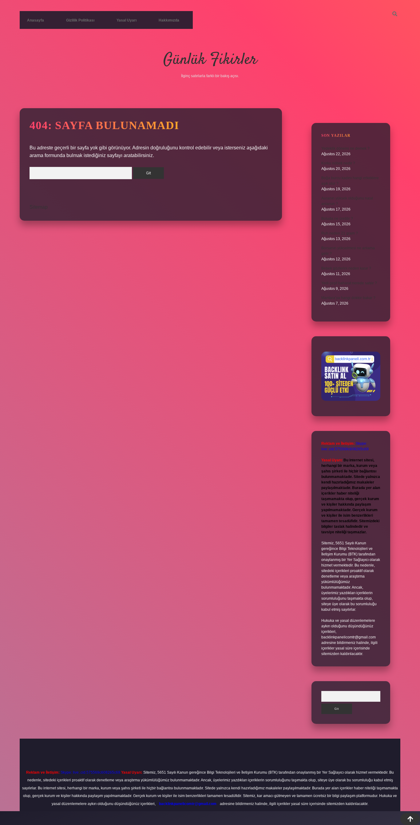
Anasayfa (35, 20)
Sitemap (39, 207)
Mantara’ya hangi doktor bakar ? (348, 298)
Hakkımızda (169, 20)
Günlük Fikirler (210, 60)
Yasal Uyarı (127, 20)
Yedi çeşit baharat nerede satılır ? (349, 283)
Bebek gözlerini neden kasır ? (346, 268)
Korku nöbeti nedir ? (338, 163)
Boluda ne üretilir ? (337, 218)
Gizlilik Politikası (80, 20)
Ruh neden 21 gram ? (339, 233)
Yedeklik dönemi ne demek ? (345, 148)
